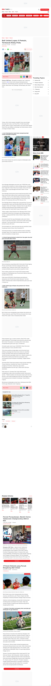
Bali (13, 83)
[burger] (48, 12)
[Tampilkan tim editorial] (31, 435)
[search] (39, 10)
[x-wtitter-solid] (27, 77)
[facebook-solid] (24, 77)
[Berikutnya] (32, 499)
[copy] (30, 77)
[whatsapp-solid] (21, 77)
